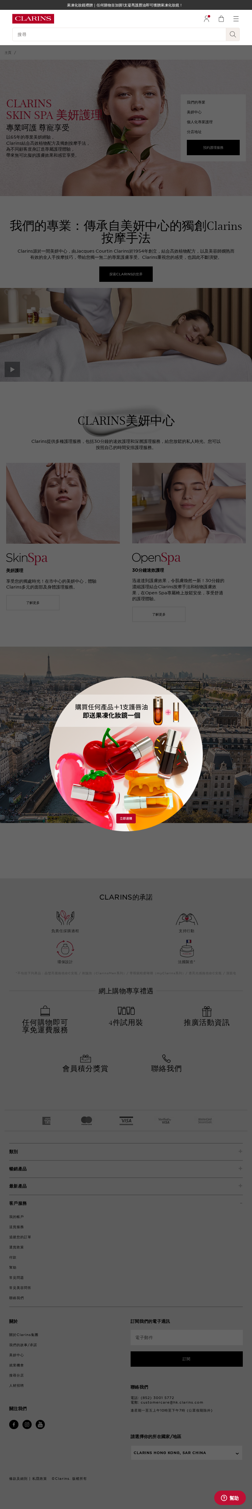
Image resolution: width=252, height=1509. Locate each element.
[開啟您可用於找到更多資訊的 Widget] (230, 1498)
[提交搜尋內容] (233, 34)
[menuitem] (206, 18)
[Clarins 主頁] (33, 19)
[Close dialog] (183, 685)
